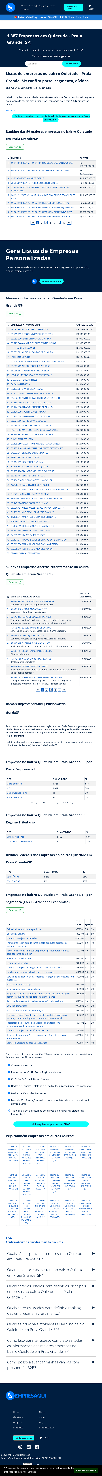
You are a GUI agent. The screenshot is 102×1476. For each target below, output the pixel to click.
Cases (42, 1417)
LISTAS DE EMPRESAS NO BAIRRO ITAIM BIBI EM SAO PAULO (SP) (85, 1152)
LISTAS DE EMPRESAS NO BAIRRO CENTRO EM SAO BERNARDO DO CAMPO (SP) (26, 1211)
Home (16, 1412)
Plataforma (23, 6)
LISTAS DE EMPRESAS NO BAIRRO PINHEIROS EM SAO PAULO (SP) (26, 1155)
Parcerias (52, 6)
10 (64, 222)
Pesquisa (17, 1422)
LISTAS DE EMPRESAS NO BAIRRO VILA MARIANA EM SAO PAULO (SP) (40, 1155)
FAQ (41, 1422)
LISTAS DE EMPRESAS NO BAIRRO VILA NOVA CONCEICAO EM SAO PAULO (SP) (54, 1208)
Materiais (25, 9)
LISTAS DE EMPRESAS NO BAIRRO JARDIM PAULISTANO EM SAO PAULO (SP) (40, 1208)
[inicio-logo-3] (10, 7)
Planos (31, 6)
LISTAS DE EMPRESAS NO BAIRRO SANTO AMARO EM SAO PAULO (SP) (55, 1183)
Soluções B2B (40, 6)
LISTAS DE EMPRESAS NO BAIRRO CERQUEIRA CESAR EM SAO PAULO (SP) (13, 1208)
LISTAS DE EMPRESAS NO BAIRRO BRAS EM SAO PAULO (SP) (70, 1152)
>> (69, 222)
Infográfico (18, 1427)
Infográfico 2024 (46, 1427)
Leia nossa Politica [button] (27, 1472)
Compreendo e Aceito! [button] (86, 1470)
